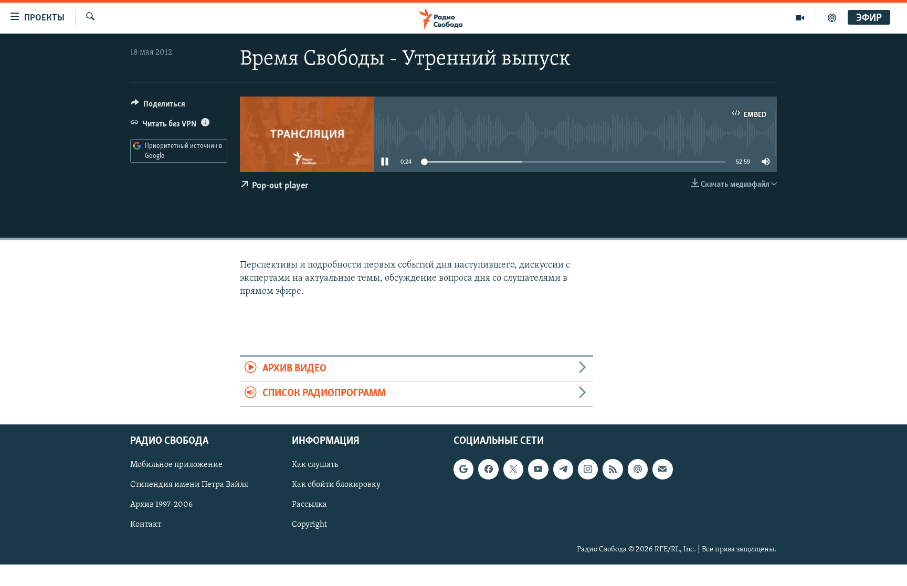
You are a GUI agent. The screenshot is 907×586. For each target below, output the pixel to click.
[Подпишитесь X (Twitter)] (513, 469)
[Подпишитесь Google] (463, 469)
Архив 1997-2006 (161, 504)
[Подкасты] (638, 469)
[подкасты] (832, 18)
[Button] (158, 106)
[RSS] (613, 469)
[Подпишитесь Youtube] (538, 469)
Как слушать (315, 465)
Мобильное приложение (176, 465)
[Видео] (800, 18)
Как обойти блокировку (336, 485)
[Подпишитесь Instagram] (588, 469)
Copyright (309, 524)
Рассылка (309, 504)
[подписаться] (662, 469)
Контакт (145, 524)
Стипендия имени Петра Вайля (189, 485)
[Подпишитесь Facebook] (488, 469)
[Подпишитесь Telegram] (563, 469)
